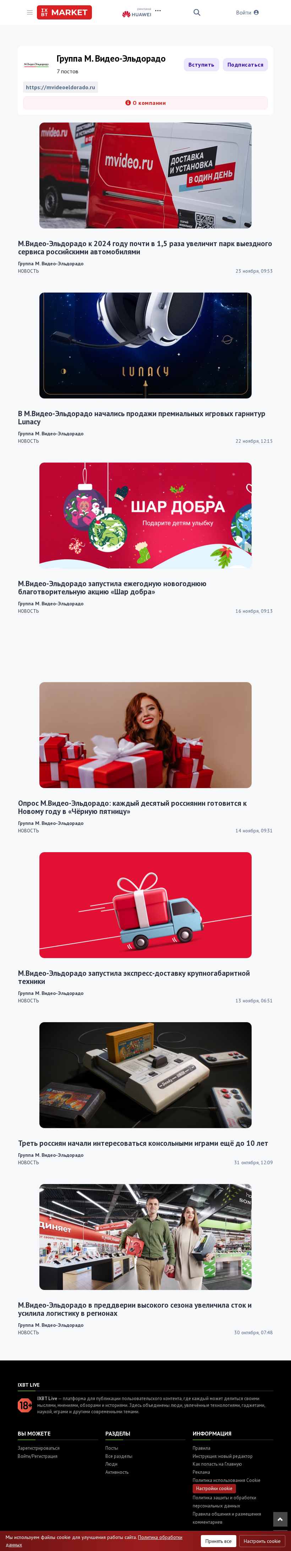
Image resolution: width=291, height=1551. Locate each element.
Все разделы (118, 1456)
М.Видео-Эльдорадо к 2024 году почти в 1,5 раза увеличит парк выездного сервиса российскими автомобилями (145, 247)
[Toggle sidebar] (30, 12)
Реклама (201, 1472)
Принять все (218, 1541)
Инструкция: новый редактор (223, 1456)
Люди (111, 1464)
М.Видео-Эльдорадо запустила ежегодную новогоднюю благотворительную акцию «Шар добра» (112, 587)
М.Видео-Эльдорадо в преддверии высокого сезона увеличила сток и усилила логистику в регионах (135, 1309)
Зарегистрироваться (39, 1448)
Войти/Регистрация (37, 1456)
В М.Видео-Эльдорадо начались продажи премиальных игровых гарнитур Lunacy (141, 417)
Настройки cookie (214, 1488)
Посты (111, 1448)
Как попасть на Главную (217, 1464)
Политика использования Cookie (226, 1480)
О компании (148, 102)
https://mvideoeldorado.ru (60, 87)
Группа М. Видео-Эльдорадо (50, 263)
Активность (116, 1472)
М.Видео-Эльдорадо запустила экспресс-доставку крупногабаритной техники (134, 977)
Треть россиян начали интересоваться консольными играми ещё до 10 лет (143, 1143)
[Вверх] (280, 1519)
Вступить (201, 64)
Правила (201, 1448)
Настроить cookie (262, 1541)
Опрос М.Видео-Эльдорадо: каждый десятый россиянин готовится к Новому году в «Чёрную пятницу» (132, 807)
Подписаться (245, 64)
